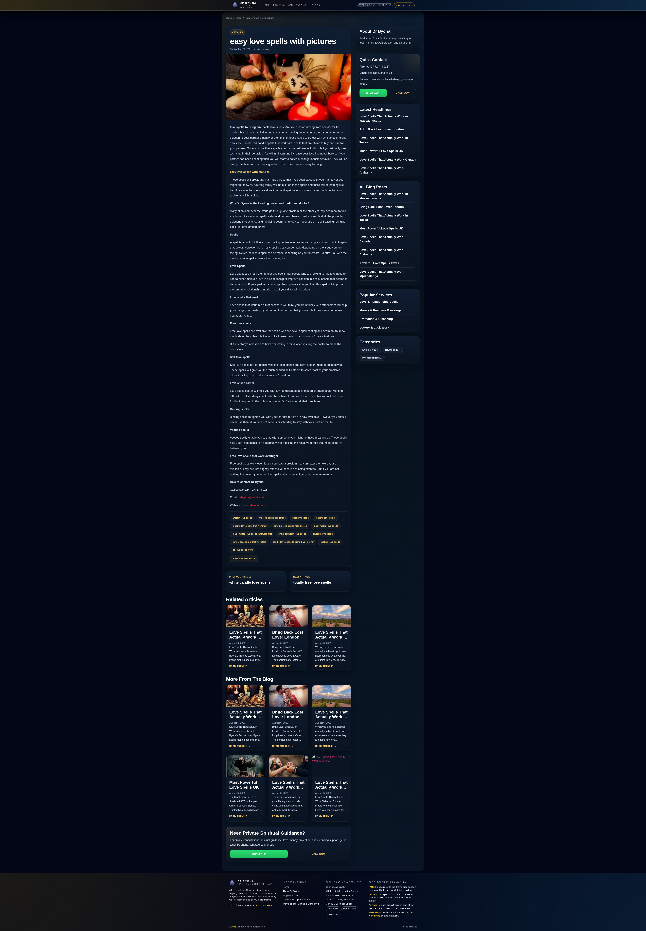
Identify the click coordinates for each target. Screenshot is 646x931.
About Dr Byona (291, 891)
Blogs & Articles (291, 895)
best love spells (300, 518)
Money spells (349, 908)
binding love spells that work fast (249, 526)
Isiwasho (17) (393, 349)
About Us (279, 5)
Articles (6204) (370, 349)
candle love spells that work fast (249, 542)
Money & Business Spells (339, 903)
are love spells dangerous (272, 518)
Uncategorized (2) (372, 357)
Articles (237, 32)
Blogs (316, 5)
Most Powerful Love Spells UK (244, 784)
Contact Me (404, 5)
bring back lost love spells (292, 534)
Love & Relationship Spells (379, 301)
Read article (238, 666)
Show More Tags (244, 558)
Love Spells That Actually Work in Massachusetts (245, 637)
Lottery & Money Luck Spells (340, 899)
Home (266, 5)
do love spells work (242, 550)
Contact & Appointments (296, 899)
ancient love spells (242, 518)
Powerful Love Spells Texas (379, 263)
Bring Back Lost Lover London (287, 634)
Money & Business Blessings (381, 310)
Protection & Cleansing (376, 319)
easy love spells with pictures (250, 172)
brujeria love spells (323, 534)
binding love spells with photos (290, 526)
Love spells (333, 908)
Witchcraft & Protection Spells (342, 891)
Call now (319, 853)
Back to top (411, 926)
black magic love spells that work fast (252, 534)
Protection (333, 914)
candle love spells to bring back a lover (293, 542)
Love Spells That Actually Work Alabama (331, 787)
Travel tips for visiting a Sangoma (301, 903)
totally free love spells (312, 582)
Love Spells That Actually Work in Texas (331, 637)
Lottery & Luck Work (374, 327)
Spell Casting (297, 5)
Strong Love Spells (336, 887)
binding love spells (325, 518)
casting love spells (330, 542)
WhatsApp (259, 853)
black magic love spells (326, 526)
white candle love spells (250, 582)
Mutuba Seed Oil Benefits (339, 895)
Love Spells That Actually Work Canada (288, 787)
